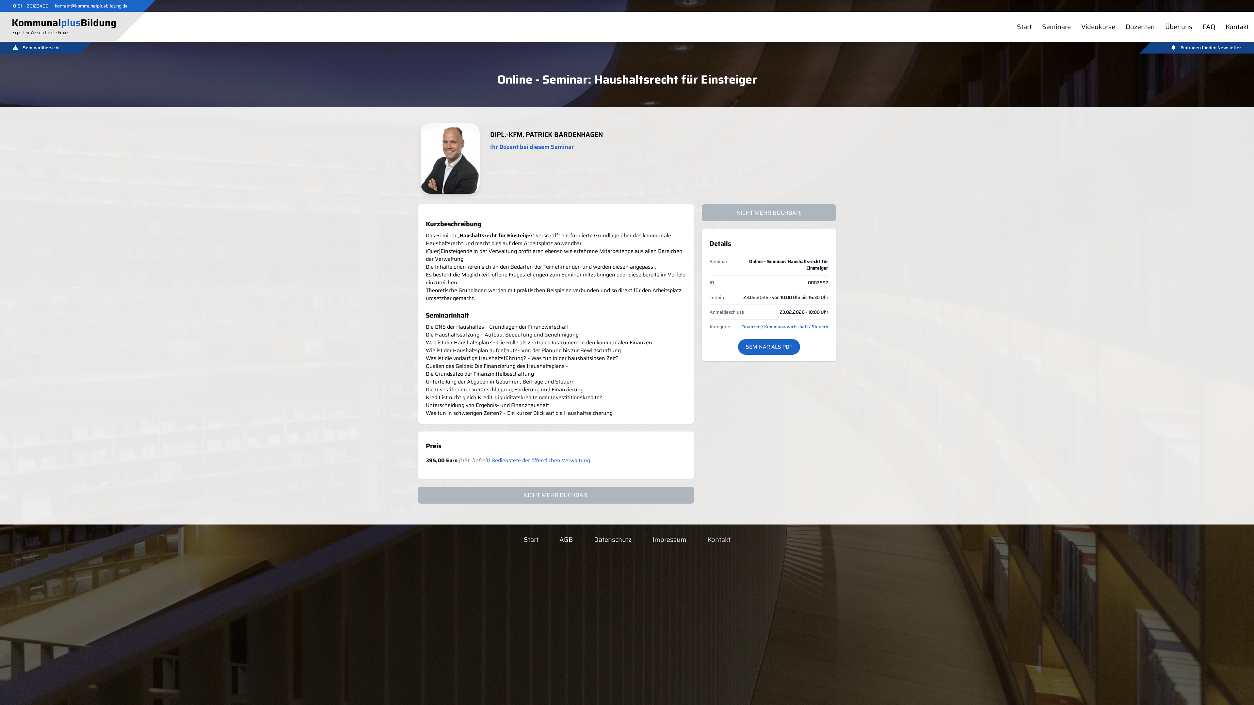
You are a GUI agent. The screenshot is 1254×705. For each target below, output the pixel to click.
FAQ (1209, 27)
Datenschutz (613, 539)
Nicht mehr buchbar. (768, 212)
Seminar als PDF (769, 347)
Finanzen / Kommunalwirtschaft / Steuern (784, 326)
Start (1024, 27)
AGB (566, 539)
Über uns (1178, 27)
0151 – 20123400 (30, 5)
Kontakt (1237, 27)
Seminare (1056, 27)
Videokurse (1098, 27)
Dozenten (1140, 27)
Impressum (669, 539)
